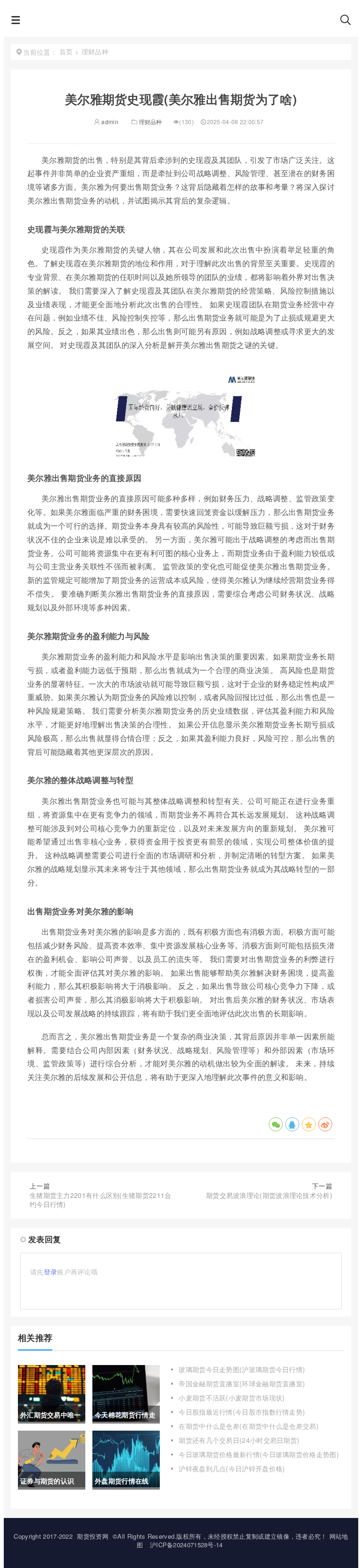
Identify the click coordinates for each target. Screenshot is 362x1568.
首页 (66, 51)
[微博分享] (325, 1124)
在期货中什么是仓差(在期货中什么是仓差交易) (249, 1426)
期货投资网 (92, 1536)
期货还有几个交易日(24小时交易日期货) (239, 1440)
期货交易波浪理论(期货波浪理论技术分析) (269, 1195)
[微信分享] (276, 1124)
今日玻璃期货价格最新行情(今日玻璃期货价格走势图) (259, 1454)
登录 (51, 1271)
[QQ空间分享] (309, 1124)
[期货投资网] (180, 22)
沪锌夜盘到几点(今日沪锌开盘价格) (232, 1468)
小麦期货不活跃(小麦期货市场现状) (232, 1397)
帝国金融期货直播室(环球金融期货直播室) (242, 1383)
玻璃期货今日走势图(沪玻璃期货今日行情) (242, 1369)
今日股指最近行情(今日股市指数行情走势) (242, 1411)
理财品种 (150, 122)
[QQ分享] (292, 1124)
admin (109, 122)
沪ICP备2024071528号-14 (186, 1544)
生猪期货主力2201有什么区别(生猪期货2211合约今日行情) (101, 1199)
